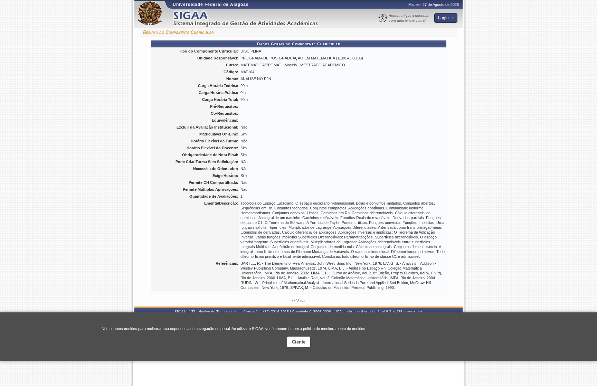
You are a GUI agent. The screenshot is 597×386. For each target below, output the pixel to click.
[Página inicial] (250, 18)
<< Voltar (298, 301)
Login (444, 18)
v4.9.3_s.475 (391, 312)
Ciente (298, 342)
